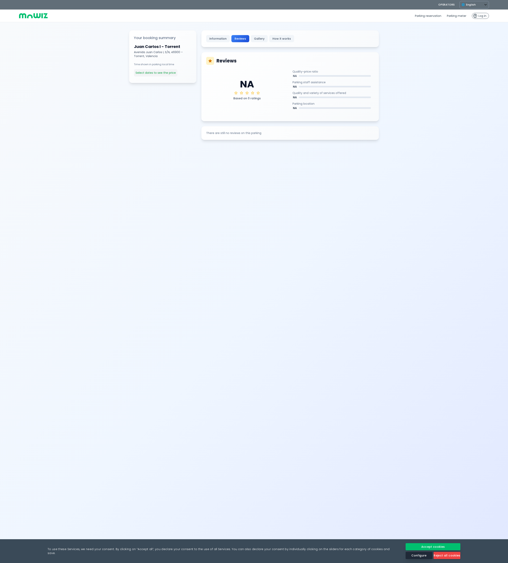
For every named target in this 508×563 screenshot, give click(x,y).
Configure (418, 555)
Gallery (259, 39)
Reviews (240, 39)
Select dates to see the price (156, 73)
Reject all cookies (447, 555)
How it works (281, 39)
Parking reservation (428, 16)
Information (218, 39)
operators (446, 4)
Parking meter (456, 16)
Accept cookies (433, 547)
